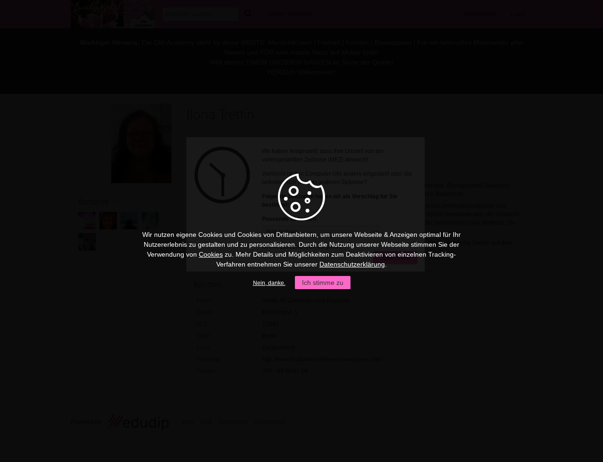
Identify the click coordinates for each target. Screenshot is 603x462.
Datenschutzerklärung (352, 264)
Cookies (211, 254)
